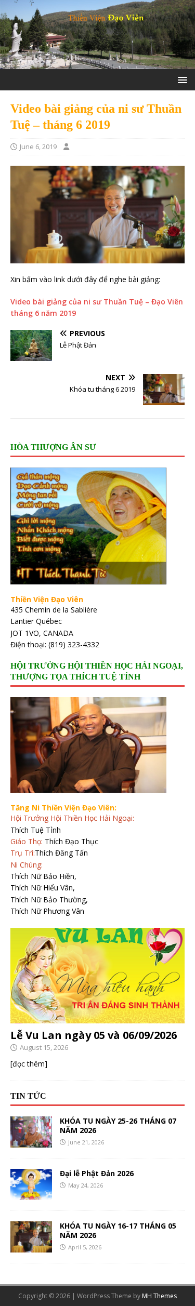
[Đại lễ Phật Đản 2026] (31, 1194)
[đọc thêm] (28, 1064)
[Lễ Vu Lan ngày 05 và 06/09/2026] (97, 1017)
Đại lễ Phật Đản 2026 (97, 1173)
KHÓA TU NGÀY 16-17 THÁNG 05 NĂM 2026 (118, 1230)
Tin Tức (28, 1095)
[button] (180, 79)
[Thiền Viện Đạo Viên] (97, 63)
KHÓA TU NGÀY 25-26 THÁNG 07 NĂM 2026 (118, 1125)
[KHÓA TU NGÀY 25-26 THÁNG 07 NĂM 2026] (31, 1142)
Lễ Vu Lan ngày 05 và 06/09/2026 (93, 1035)
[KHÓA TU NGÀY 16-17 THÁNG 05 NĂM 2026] (31, 1246)
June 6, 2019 (38, 146)
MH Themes (159, 1295)
